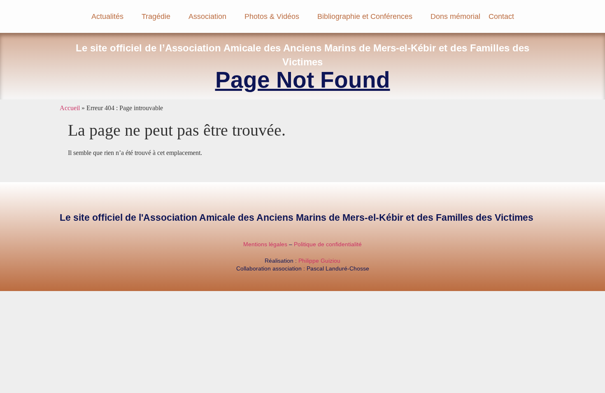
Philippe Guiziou (319, 260)
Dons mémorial (455, 16)
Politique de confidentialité (328, 244)
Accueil (70, 107)
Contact (501, 16)
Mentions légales (265, 244)
